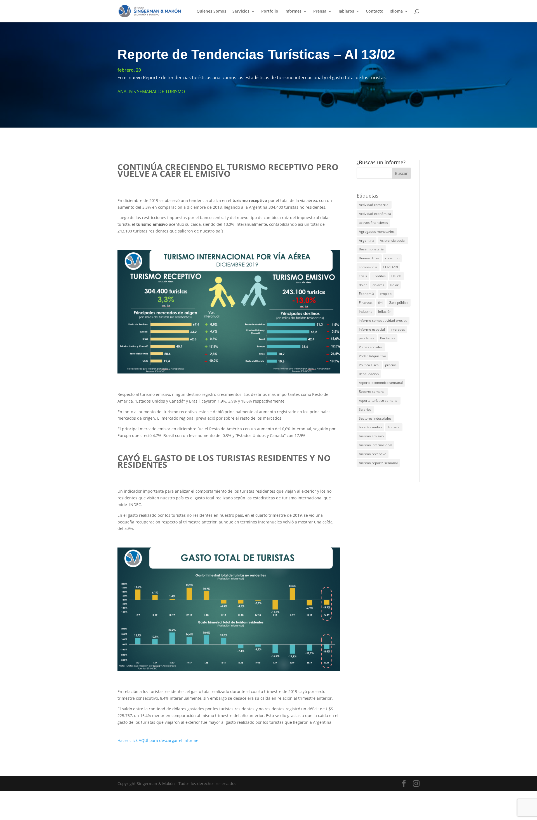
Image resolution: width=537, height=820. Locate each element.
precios (391, 365)
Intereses (397, 329)
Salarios (365, 409)
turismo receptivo (372, 454)
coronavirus (368, 267)
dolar (363, 285)
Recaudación (369, 374)
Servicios (240, 11)
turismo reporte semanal (378, 462)
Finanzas (366, 302)
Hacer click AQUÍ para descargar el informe (157, 740)
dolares (378, 285)
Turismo (393, 427)
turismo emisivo (371, 436)
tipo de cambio (370, 427)
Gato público (398, 302)
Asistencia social (393, 240)
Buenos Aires (369, 258)
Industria (366, 311)
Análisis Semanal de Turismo (151, 91)
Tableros (346, 11)
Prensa (319, 11)
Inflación (384, 311)
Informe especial (372, 329)
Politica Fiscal (369, 365)
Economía (366, 293)
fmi (380, 302)
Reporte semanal (372, 391)
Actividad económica (375, 213)
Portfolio (269, 11)
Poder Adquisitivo (372, 356)
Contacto (374, 11)
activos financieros (373, 222)
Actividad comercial (374, 204)
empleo (386, 293)
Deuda (396, 276)
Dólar (394, 285)
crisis (363, 276)
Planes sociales (371, 347)
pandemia (367, 338)
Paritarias (387, 338)
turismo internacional (375, 445)
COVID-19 (390, 267)
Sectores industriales (375, 418)
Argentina (366, 240)
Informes (293, 11)
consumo (392, 258)
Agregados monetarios (377, 231)
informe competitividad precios (383, 320)
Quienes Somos (211, 11)
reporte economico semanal (381, 382)
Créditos (379, 276)
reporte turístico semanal (378, 400)
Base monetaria (371, 249)
